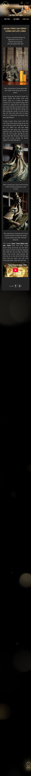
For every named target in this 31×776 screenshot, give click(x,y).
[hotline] (28, 764)
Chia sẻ (11, 286)
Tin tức (7, 19)
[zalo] (28, 768)
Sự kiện (16, 19)
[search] (21, 3)
